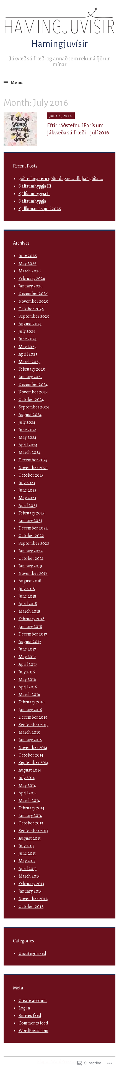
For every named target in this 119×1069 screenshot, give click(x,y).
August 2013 (30, 838)
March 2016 (29, 694)
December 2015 (33, 717)
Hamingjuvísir (59, 44)
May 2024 (27, 437)
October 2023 (31, 475)
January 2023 (30, 521)
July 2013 (26, 846)
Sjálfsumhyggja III (35, 186)
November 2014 (33, 748)
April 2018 (28, 604)
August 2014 (30, 770)
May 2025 (27, 347)
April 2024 (28, 445)
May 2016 (27, 679)
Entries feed (30, 1016)
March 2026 (30, 271)
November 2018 (33, 573)
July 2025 (27, 331)
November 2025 (33, 301)
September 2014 (33, 763)
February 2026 (32, 278)
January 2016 (30, 710)
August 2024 (30, 415)
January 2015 (30, 740)
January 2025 (30, 377)
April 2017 (28, 664)
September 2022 (34, 543)
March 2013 (29, 876)
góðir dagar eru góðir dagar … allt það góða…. (61, 179)
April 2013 (28, 869)
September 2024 (34, 407)
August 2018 (30, 581)
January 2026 (31, 286)
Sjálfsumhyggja (32, 201)
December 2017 (33, 634)
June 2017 (27, 649)
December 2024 (33, 384)
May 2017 (27, 657)
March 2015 (29, 732)
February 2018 (32, 619)
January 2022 (31, 551)
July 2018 (27, 589)
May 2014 (27, 785)
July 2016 (27, 672)
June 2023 (27, 490)
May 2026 (28, 263)
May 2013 (27, 861)
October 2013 (31, 823)
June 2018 (27, 596)
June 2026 (28, 256)
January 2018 (30, 627)
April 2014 (28, 793)
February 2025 (32, 369)
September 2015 (33, 725)
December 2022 (33, 528)
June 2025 (28, 339)
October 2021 (31, 558)
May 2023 (27, 498)
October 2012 (31, 906)
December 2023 (33, 460)
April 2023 (28, 506)
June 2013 (27, 853)
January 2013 (30, 891)
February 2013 (31, 884)
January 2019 (30, 566)
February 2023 (32, 513)
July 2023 (27, 483)
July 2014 (27, 778)
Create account (33, 1000)
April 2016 (28, 687)
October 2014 (31, 755)
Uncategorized (32, 953)
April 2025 (28, 354)
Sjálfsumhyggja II (34, 194)
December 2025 (33, 293)
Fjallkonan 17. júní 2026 (40, 209)
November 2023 (33, 468)
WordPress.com (33, 1031)
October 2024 (31, 399)
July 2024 (27, 422)
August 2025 (30, 324)
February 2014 (31, 808)
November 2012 (33, 899)
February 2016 (32, 702)
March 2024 (29, 452)
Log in (24, 1008)
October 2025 (31, 309)
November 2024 (33, 392)
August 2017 (30, 642)
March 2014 (29, 800)
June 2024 (28, 430)
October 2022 (31, 536)
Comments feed (33, 1023)
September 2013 (33, 831)
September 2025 (34, 316)
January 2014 (30, 815)
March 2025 (29, 362)
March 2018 (29, 611)
